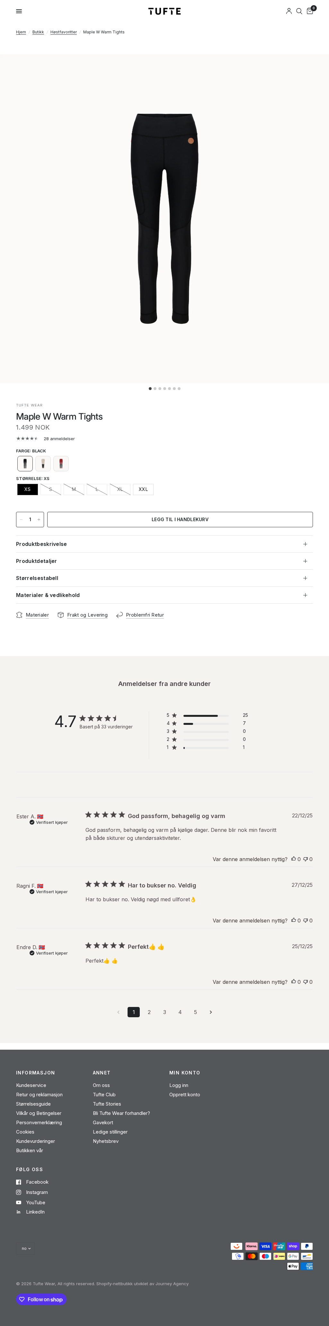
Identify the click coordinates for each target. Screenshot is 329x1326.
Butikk (38, 32)
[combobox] (299, 11)
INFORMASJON (35, 1073)
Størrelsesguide (33, 1104)
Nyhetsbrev (106, 1141)
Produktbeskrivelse (41, 544)
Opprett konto (184, 1094)
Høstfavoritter (63, 32)
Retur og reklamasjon (39, 1094)
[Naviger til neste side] (211, 1012)
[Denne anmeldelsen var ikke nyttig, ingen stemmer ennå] (305, 859)
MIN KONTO (184, 1073)
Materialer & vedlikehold (48, 595)
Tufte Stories (107, 1104)
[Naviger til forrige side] (118, 1012)
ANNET (102, 1073)
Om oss (101, 1085)
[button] (25, 463)
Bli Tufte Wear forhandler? (121, 1113)
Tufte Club (104, 1094)
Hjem (21, 32)
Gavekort (103, 1122)
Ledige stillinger (110, 1132)
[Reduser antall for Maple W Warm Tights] (21, 519)
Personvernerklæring (39, 1122)
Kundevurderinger (35, 1141)
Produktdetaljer (36, 561)
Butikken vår (29, 1150)
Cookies (25, 1132)
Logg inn (178, 1085)
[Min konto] (289, 11)
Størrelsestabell (37, 578)
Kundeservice (31, 1085)
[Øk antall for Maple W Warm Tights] (39, 519)
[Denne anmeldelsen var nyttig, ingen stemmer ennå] (293, 859)
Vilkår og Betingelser (38, 1113)
